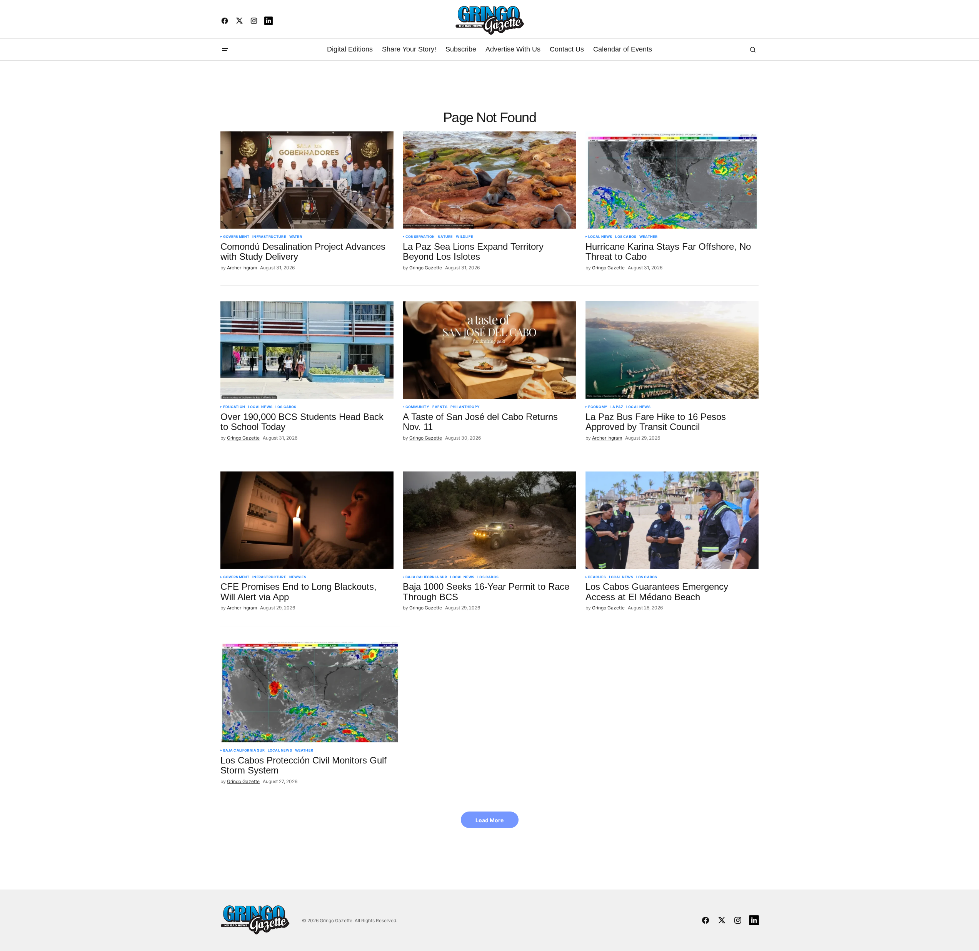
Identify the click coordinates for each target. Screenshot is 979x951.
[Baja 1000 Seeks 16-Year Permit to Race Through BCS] (489, 520)
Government (236, 237)
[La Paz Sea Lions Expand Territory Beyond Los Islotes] (489, 180)
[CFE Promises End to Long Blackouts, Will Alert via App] (307, 520)
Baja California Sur (426, 577)
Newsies (297, 577)
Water (295, 237)
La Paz (616, 407)
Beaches (597, 577)
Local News (600, 237)
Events (439, 407)
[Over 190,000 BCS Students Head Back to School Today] (307, 350)
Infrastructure (269, 237)
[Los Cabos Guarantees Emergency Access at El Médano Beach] (672, 520)
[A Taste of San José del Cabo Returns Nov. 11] (489, 350)
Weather (648, 237)
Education (234, 407)
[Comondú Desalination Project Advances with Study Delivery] (307, 180)
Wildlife (464, 237)
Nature (445, 237)
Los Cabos (625, 237)
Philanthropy (465, 407)
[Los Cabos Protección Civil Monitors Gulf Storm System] (310, 692)
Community (417, 407)
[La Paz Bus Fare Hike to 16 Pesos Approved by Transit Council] (672, 350)
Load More (489, 820)
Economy (597, 407)
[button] (225, 49)
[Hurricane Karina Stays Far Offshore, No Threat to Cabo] (672, 180)
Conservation (420, 237)
